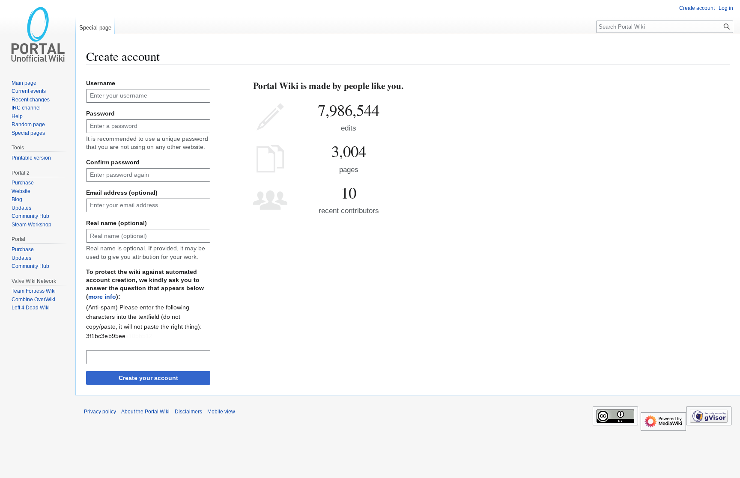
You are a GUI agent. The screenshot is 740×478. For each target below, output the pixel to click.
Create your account (148, 377)
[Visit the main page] (37, 34)
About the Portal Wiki (145, 412)
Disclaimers (188, 412)
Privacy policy (100, 412)
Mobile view (221, 412)
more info (102, 296)
